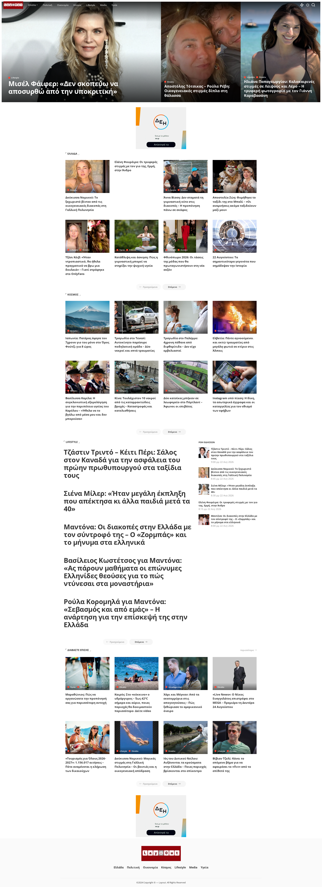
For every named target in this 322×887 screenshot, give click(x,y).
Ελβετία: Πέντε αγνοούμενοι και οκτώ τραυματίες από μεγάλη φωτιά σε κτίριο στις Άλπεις (233, 344)
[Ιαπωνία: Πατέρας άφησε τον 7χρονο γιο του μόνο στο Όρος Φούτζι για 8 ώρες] (87, 317)
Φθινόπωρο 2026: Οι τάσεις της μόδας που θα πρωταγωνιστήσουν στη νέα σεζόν (184, 263)
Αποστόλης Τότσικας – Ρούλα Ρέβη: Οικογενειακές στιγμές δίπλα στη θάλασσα (197, 91)
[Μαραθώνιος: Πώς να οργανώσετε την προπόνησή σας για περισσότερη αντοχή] (87, 673)
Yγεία (122, 250)
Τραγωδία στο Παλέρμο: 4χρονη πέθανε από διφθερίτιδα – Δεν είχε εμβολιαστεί (181, 344)
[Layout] (13, 5)
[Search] (313, 5)
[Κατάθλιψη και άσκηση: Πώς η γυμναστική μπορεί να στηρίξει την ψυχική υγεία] (137, 236)
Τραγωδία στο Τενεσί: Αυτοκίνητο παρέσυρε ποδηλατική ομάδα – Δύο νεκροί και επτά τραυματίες (135, 344)
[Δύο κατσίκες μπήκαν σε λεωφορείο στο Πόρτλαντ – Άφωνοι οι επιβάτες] (186, 377)
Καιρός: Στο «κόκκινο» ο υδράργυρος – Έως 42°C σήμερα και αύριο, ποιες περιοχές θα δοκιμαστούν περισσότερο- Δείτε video (133, 703)
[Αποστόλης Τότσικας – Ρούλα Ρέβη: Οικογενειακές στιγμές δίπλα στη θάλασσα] (201, 52)
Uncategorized (175, 687)
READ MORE (145, 99)
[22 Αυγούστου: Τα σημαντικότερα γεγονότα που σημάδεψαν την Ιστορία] (235, 236)
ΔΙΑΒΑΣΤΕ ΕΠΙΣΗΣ (78, 650)
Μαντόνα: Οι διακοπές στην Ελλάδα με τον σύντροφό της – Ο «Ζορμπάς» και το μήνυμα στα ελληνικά (127, 534)
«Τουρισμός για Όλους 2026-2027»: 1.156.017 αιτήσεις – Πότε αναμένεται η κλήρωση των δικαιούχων (85, 765)
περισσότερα (247, 650)
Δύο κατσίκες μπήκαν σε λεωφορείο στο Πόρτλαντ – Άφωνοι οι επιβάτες (183, 402)
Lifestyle (15, 78)
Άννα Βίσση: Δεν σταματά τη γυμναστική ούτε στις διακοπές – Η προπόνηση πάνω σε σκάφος (183, 203)
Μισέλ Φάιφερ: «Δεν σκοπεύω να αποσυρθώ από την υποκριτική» (63, 87)
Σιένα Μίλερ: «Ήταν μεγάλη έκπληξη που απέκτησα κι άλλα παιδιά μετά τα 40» (127, 501)
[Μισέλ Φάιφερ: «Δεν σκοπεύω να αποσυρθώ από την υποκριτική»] (81, 52)
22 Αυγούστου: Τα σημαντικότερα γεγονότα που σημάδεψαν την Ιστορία (234, 261)
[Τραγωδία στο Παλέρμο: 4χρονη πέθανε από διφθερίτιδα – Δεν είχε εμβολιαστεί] (186, 317)
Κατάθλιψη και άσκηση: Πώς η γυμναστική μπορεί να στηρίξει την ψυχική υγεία (136, 261)
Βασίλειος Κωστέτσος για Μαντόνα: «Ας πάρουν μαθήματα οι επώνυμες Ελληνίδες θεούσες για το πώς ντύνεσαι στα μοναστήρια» (123, 572)
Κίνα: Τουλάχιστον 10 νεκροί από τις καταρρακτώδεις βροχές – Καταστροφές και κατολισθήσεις (135, 404)
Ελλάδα (170, 82)
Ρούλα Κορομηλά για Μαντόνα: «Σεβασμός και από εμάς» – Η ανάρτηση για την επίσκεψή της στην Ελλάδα (125, 613)
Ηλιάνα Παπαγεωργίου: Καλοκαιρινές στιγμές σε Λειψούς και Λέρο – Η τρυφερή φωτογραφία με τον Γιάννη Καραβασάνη (279, 88)
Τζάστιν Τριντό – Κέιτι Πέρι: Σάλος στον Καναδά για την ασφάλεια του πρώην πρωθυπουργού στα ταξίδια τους (122, 463)
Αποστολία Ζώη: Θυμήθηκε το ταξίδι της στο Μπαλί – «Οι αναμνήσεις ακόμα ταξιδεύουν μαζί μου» (234, 203)
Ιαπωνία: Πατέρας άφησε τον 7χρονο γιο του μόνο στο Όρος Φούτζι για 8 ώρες (87, 342)
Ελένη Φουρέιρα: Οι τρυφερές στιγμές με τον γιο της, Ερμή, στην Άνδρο (136, 166)
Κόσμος (73, 331)
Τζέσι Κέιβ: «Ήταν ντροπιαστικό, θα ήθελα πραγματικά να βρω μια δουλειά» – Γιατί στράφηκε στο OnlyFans (84, 265)
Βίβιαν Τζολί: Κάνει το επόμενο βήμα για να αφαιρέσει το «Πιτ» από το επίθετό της (232, 765)
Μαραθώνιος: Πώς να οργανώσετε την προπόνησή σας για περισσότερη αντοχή (86, 699)
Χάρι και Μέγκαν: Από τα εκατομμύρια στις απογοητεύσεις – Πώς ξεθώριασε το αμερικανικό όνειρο (183, 703)
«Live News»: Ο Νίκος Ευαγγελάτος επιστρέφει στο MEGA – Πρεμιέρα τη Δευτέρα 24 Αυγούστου (233, 701)
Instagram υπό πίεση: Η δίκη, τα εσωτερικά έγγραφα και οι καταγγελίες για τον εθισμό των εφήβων (234, 404)
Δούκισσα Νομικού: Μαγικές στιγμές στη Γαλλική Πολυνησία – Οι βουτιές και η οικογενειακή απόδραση (136, 765)
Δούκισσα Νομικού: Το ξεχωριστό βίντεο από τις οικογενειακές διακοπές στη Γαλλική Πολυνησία (85, 203)
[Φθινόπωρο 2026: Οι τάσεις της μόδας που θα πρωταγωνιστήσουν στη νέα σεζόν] (186, 236)
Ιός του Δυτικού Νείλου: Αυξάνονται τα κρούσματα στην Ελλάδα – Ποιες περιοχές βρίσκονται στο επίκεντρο (185, 765)
